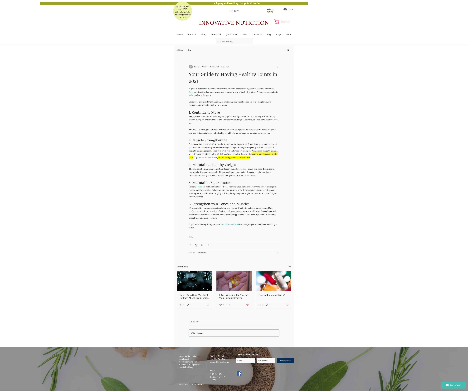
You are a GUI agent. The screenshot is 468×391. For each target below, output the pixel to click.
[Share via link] (208, 245)
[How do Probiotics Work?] (273, 281)
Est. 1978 (234, 10)
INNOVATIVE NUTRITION (234, 23)
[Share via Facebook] (190, 245)
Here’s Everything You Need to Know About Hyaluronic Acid (194, 296)
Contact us (183, 364)
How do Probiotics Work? (272, 294)
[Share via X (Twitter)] (196, 245)
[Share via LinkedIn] (202, 245)
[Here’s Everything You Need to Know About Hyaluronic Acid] (194, 281)
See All (288, 266)
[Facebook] (239, 373)
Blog (189, 50)
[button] (283, 22)
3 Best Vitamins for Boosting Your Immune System (234, 296)
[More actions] (277, 66)
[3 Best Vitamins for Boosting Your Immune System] (234, 281)
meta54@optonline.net (219, 362)
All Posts (180, 50)
